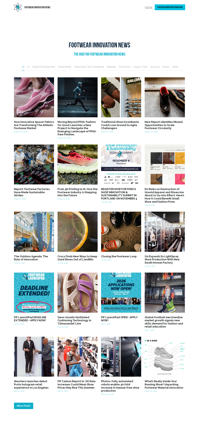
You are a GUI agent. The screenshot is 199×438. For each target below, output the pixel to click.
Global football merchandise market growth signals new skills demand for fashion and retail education (164, 322)
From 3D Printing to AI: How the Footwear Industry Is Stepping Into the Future (78, 192)
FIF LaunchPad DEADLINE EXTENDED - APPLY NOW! (30, 319)
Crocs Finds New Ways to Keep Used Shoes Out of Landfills (77, 258)
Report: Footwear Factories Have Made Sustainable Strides (32, 192)
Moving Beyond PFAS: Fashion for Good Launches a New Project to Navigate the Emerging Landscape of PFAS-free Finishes (77, 128)
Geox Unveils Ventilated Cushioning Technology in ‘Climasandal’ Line (74, 320)
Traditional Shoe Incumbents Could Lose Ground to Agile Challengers (120, 125)
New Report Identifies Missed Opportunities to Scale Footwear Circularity (164, 125)
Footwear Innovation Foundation (170, 7)
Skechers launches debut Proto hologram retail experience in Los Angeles (31, 384)
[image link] (18, 7)
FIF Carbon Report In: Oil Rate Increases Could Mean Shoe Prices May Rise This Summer (77, 384)
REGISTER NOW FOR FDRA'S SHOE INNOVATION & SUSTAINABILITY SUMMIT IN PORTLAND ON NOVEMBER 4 (119, 194)
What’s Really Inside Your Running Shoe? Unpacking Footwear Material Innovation (164, 384)
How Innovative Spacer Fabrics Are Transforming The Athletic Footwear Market (34, 125)
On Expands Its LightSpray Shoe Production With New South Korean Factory (162, 259)
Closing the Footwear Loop (119, 256)
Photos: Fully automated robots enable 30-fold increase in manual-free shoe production (120, 386)
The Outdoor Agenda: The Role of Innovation (31, 258)
